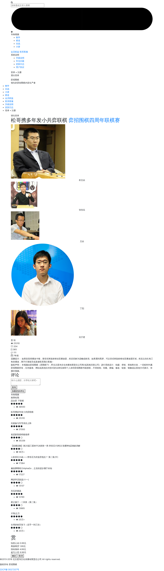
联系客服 (24, 51)
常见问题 (20, 61)
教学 (18, 37)
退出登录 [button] (15, 75)
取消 (21, 555)
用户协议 (20, 67)
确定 (14, 555)
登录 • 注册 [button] (16, 72)
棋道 (18, 40)
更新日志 (20, 64)
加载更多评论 (18, 391)
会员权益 (15, 51)
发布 (14, 387)
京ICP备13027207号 (9, 569)
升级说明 (20, 58)
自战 (18, 43)
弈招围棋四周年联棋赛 (93, 120)
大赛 (18, 46)
